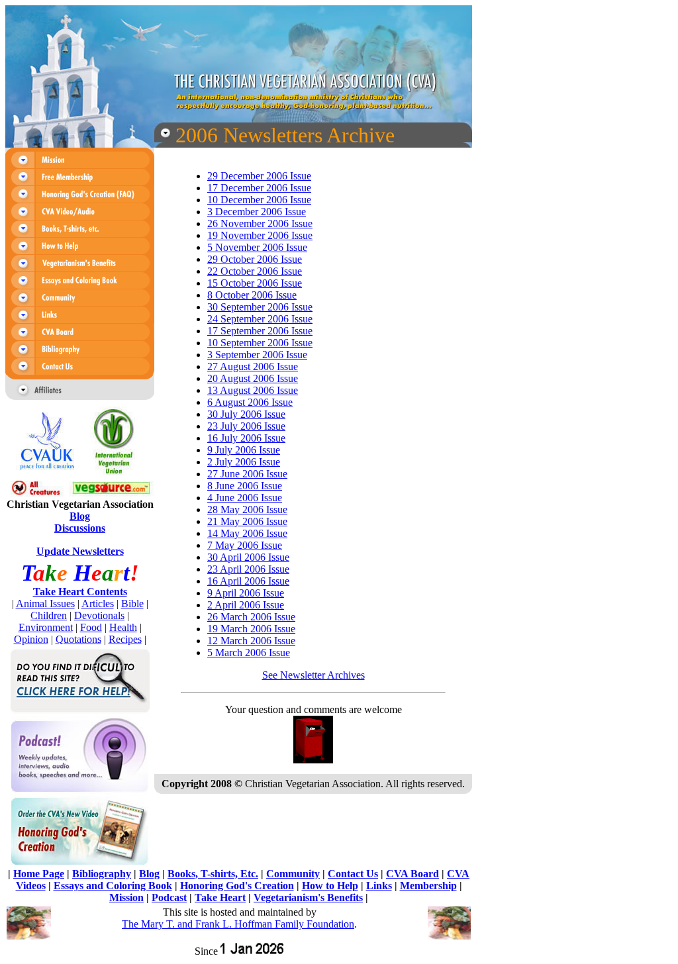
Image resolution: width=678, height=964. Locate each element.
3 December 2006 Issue (256, 211)
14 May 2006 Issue (247, 533)
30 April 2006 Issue (248, 557)
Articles (97, 603)
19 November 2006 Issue (260, 235)
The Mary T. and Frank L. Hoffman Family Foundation (238, 924)
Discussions (79, 528)
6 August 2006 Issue (250, 402)
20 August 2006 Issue (252, 378)
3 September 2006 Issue (257, 354)
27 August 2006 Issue (252, 366)
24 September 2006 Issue (260, 318)
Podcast (169, 897)
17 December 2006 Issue (259, 187)
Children (48, 615)
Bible (132, 603)
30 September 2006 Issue (260, 307)
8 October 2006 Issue (252, 295)
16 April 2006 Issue (248, 581)
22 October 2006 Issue (254, 271)
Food (91, 627)
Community (293, 873)
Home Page (38, 873)
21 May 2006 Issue (247, 521)
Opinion (31, 639)
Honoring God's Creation (237, 885)
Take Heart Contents (80, 591)
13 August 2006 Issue (252, 390)
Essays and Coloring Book (113, 885)
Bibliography (101, 873)
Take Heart (220, 897)
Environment (46, 627)
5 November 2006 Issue (257, 247)
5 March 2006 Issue (248, 652)
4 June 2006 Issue (244, 497)
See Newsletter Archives (313, 675)
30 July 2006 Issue (246, 414)
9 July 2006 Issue (243, 450)
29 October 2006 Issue (254, 259)
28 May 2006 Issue (247, 509)
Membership (428, 885)
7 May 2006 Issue (244, 545)
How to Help (330, 885)
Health (123, 627)
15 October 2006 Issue (254, 283)
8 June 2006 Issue (244, 485)
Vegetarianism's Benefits (308, 897)
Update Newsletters (80, 551)
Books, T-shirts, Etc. (213, 873)
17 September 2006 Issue (260, 330)
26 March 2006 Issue (251, 616)
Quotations (78, 639)
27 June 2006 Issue (247, 473)
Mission (126, 897)
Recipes (125, 639)
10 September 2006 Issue (260, 342)
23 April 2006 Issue (248, 569)
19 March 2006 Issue (251, 628)
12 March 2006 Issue (251, 640)
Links (379, 885)
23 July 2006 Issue (246, 426)
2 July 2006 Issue (243, 461)
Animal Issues (45, 603)
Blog (80, 516)
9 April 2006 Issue (245, 593)
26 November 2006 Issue (260, 223)
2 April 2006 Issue (245, 604)
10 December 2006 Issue (259, 199)
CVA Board (412, 873)
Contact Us (353, 873)
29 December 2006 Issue (259, 175)
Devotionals (99, 615)
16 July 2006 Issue (246, 438)
